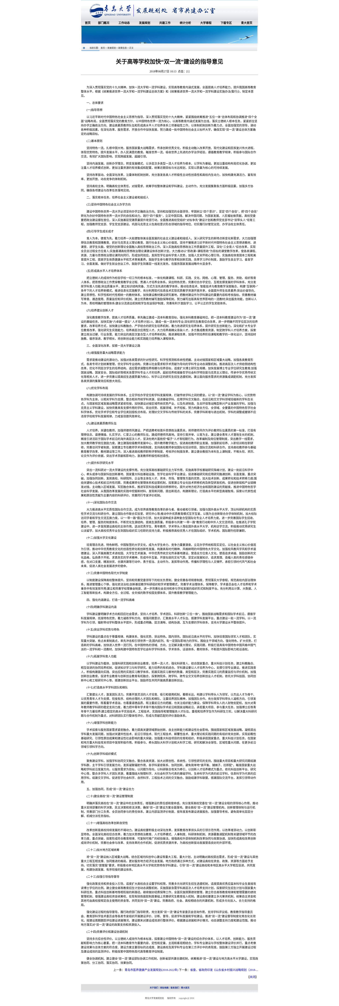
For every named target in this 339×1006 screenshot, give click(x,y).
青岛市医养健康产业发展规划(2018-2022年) (151, 969)
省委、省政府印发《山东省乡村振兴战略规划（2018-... (224, 969)
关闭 (252, 976)
